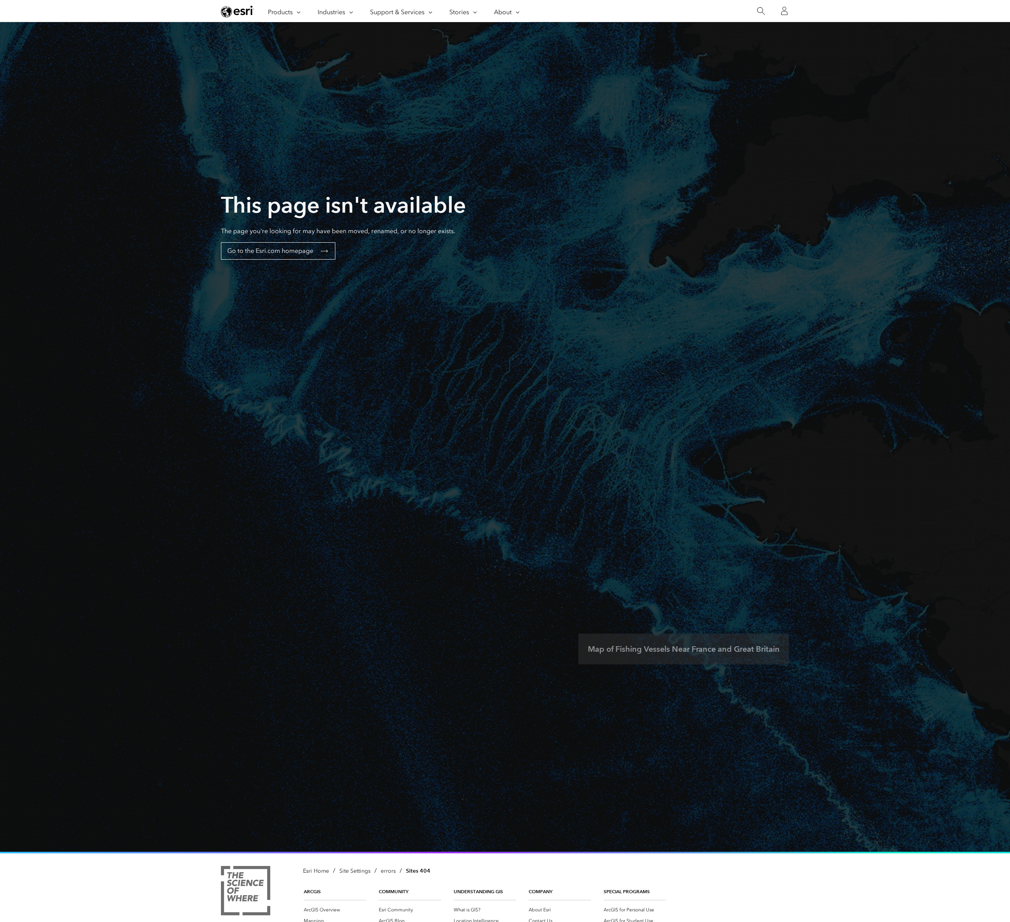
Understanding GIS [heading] (478, 891)
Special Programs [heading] (627, 891)
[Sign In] (784, 11)
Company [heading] (540, 891)
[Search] (761, 11)
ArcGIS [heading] (312, 891)
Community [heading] (393, 891)
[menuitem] (335, 909)
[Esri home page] (237, 11)
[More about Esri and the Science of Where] (245, 892)
